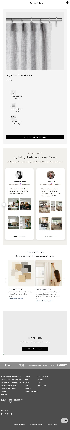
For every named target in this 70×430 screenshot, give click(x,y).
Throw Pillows (5, 388)
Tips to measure (43, 376)
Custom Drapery (6, 376)
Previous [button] (5, 280)
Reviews (27, 376)
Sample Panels (16, 379)
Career (27, 385)
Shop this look (19, 236)
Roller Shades (5, 382)
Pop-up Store (42, 385)
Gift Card (4, 394)
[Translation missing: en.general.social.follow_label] (2, 414)
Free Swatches (16, 376)
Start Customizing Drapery (35, 137)
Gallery (27, 382)
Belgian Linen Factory (31, 391)
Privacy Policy (52, 424)
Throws (3, 391)
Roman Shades (5, 379)
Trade (14, 385)
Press (13, 388)
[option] (19, 204)
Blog (26, 379)
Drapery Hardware (6, 385)
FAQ (39, 382)
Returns (40, 379)
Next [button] (65, 280)
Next (4, 204)
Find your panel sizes (18, 382)
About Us (28, 388)
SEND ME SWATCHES (35, 349)
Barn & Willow (20, 424)
